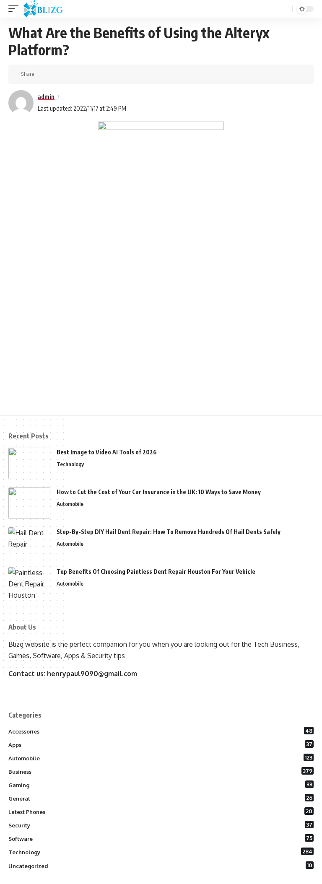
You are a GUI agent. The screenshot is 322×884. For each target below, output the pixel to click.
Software (160, 838)
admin (46, 96)
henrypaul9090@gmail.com (92, 673)
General (160, 798)
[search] (285, 9)
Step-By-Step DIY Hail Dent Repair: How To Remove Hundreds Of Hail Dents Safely (168, 531)
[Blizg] (49, 9)
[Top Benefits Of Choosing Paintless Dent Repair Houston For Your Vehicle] (29, 583)
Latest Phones (160, 811)
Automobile (70, 503)
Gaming (160, 784)
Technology (70, 464)
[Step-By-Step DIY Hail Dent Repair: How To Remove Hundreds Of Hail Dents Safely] (29, 543)
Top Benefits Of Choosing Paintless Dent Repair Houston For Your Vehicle (156, 571)
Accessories (160, 731)
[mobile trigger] (15, 9)
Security (160, 825)
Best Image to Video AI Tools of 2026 (107, 452)
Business (160, 771)
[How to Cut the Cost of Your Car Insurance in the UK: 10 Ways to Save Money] (29, 503)
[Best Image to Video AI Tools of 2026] (29, 463)
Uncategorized (160, 865)
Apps (160, 744)
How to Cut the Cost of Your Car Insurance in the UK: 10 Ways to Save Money (159, 491)
